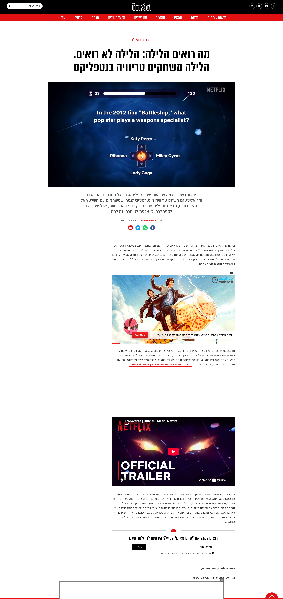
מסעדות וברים (116, 17)
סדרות (194, 17)
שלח (139, 547)
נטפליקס (205, 577)
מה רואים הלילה (142, 39)
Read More (140, 334)
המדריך (160, 17)
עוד (63, 17)
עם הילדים (140, 17)
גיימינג (196, 577)
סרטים (78, 17)
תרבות (95, 17)
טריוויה (214, 577)
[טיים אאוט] (141, 8)
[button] (231, 273)
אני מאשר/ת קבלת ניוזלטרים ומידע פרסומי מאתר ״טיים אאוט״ (185, 553)
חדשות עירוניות (217, 17)
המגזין (178, 17)
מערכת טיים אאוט (149, 220)
